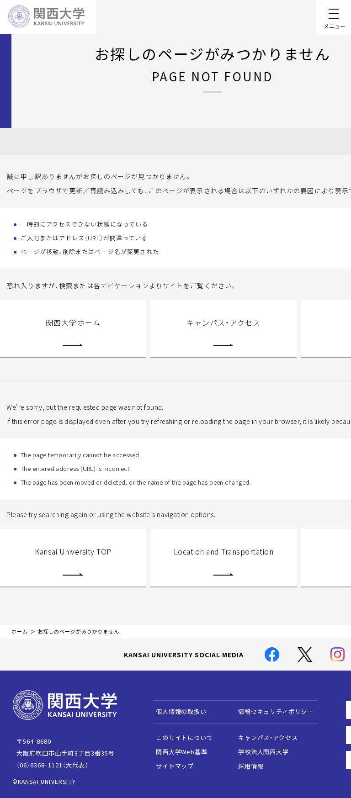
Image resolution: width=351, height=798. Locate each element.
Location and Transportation (223, 551)
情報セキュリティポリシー (276, 711)
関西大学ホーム (73, 322)
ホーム (19, 631)
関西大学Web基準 (181, 751)
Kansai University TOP (73, 551)
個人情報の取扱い (181, 711)
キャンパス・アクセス (223, 322)
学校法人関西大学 (263, 751)
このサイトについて (184, 737)
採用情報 (250, 765)
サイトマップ (175, 765)
